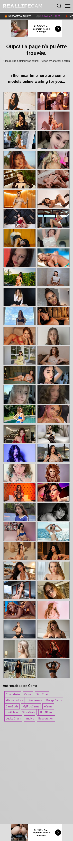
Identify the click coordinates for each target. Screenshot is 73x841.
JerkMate (12, 712)
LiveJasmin (35, 700)
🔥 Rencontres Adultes (17, 16)
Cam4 (28, 694)
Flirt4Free (46, 712)
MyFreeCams (31, 706)
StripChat (42, 694)
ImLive (29, 718)
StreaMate (28, 712)
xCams (48, 706)
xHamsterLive (14, 700)
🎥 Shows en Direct (48, 16)
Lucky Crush (13, 718)
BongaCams (54, 700)
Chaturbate (13, 694)
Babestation (45, 718)
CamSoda (12, 706)
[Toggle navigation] (67, 6)
